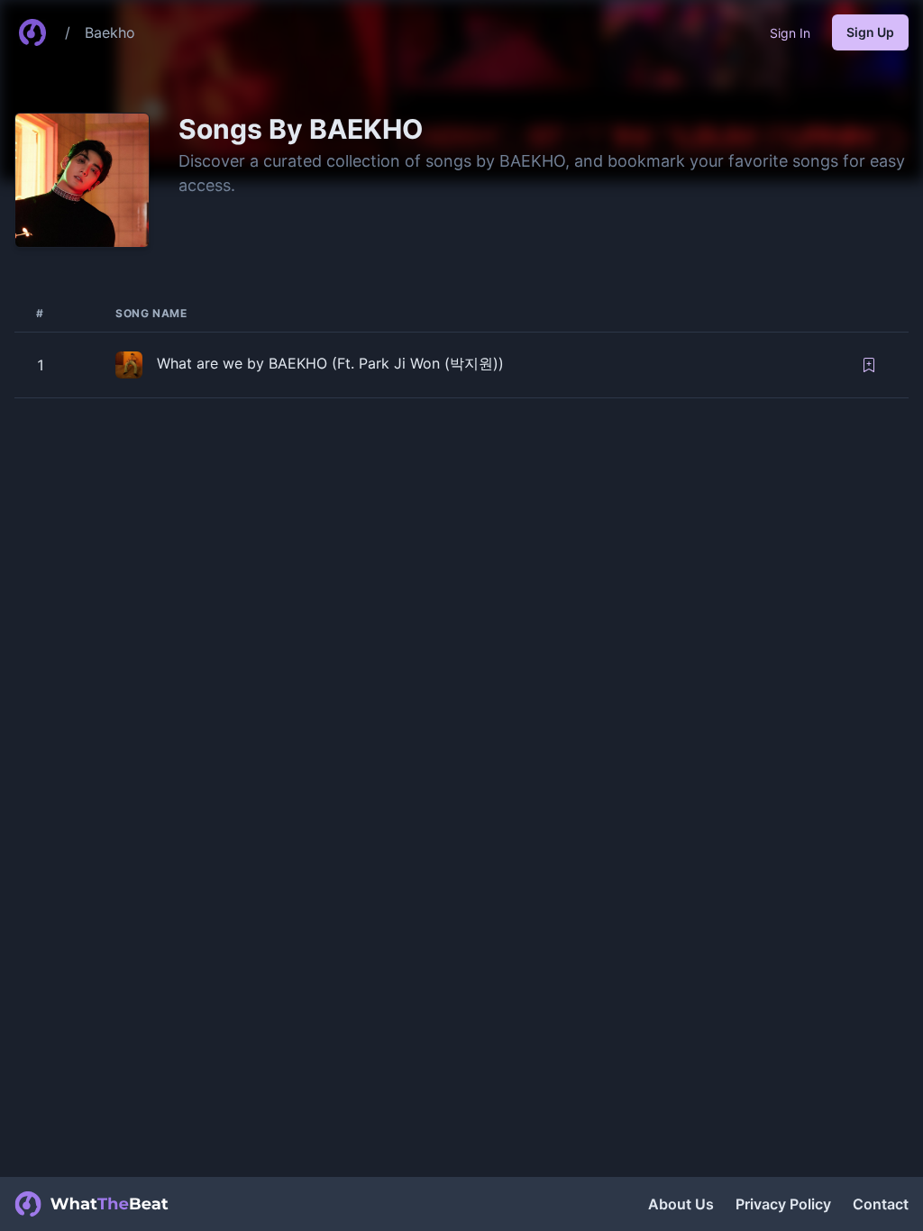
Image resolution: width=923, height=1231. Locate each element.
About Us (681, 1204)
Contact (881, 1204)
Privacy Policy (783, 1204)
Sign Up (870, 32)
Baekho (110, 32)
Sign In (790, 33)
